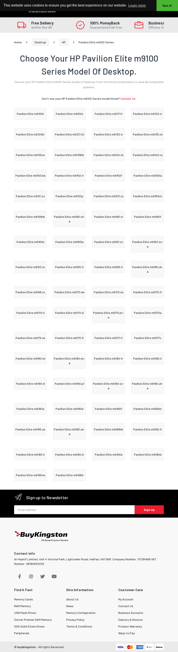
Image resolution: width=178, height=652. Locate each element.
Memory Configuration (81, 613)
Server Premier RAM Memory (33, 619)
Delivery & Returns (130, 619)
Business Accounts (130, 613)
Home (18, 42)
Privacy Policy (75, 619)
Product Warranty (130, 626)
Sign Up (149, 510)
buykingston (26, 647)
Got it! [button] (167, 5)
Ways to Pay (126, 633)
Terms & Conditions (79, 626)
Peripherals (21, 633)
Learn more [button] (137, 5)
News (70, 606)
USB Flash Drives (25, 613)
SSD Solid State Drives (29, 626)
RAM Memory (22, 606)
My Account (126, 599)
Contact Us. (128, 98)
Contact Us (125, 606)
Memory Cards (23, 599)
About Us (72, 599)
